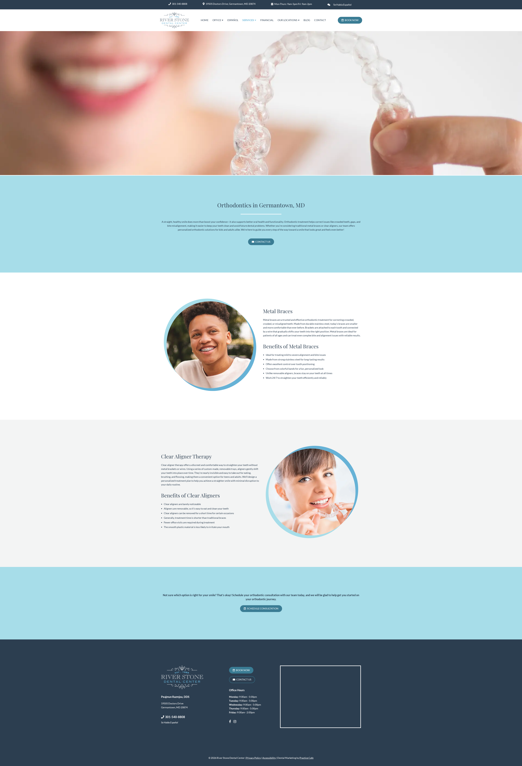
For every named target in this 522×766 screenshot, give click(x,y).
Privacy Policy (253, 757)
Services (248, 20)
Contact (320, 20)
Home (204, 20)
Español (232, 20)
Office (216, 20)
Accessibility (269, 757)
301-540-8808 (179, 3)
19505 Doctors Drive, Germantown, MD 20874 (230, 3)
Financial (267, 20)
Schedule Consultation (262, 608)
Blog (307, 20)
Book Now (351, 20)
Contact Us (262, 241)
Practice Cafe (306, 757)
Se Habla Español (342, 4)
